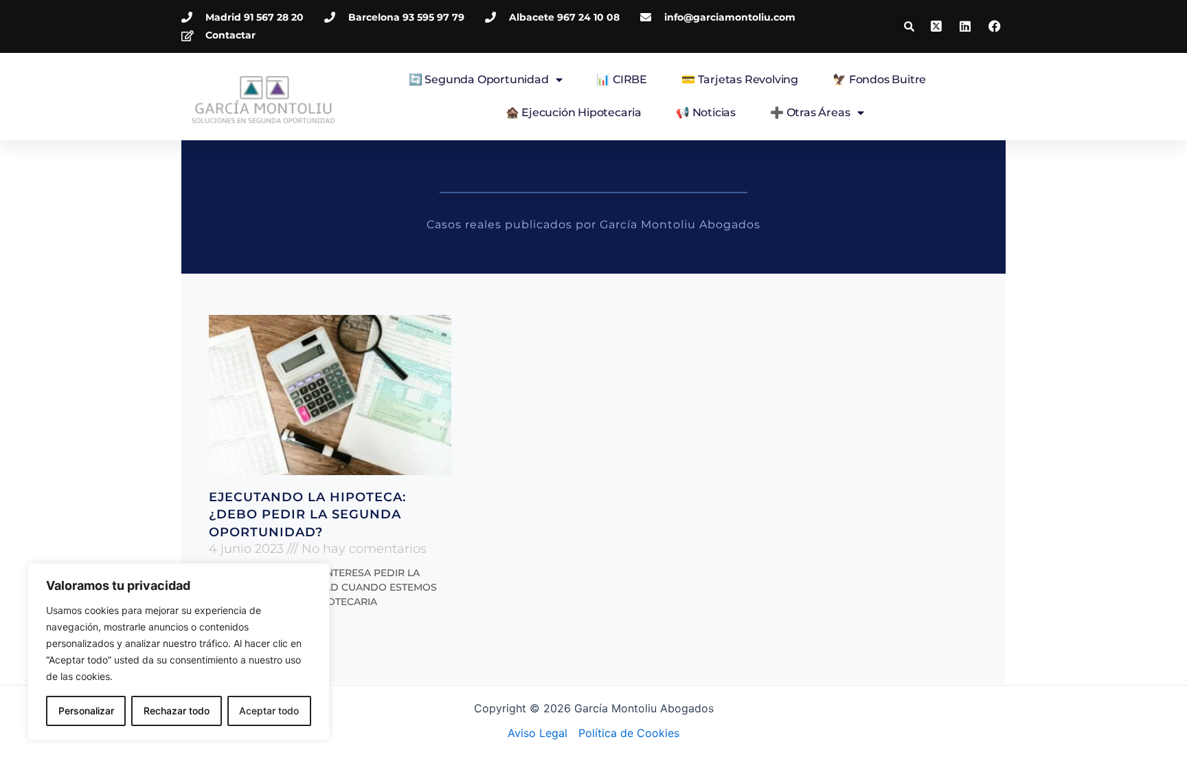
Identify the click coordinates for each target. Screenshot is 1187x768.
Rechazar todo (177, 710)
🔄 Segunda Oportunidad (479, 79)
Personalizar (86, 710)
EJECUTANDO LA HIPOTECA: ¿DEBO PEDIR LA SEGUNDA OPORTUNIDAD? (307, 514)
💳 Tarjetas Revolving (739, 79)
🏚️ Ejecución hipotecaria (574, 112)
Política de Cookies (628, 733)
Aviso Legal (537, 733)
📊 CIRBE (621, 79)
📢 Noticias (706, 112)
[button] (908, 26)
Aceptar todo (269, 710)
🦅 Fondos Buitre (879, 79)
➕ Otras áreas (810, 112)
